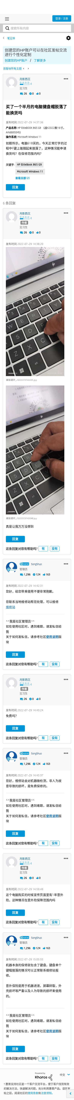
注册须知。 (47, 1093)
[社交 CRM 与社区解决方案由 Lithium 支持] (43, 1076)
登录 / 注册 (61, 18)
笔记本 (11, 38)
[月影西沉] (11, 82)
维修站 (10, 607)
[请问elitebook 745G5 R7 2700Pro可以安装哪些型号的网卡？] (24, 68)
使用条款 (33, 1093)
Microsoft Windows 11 (30, 171)
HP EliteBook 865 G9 (29, 164)
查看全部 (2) (22, 178)
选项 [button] (68, 38)
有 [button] (43, 549)
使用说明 (52, 637)
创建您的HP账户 (16, 60)
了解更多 (40, 60)
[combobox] (37, 28)
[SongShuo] (11, 567)
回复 (15, 187)
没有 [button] (55, 549)
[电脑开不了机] (28, 68)
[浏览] (6, 19)
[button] (66, 79)
